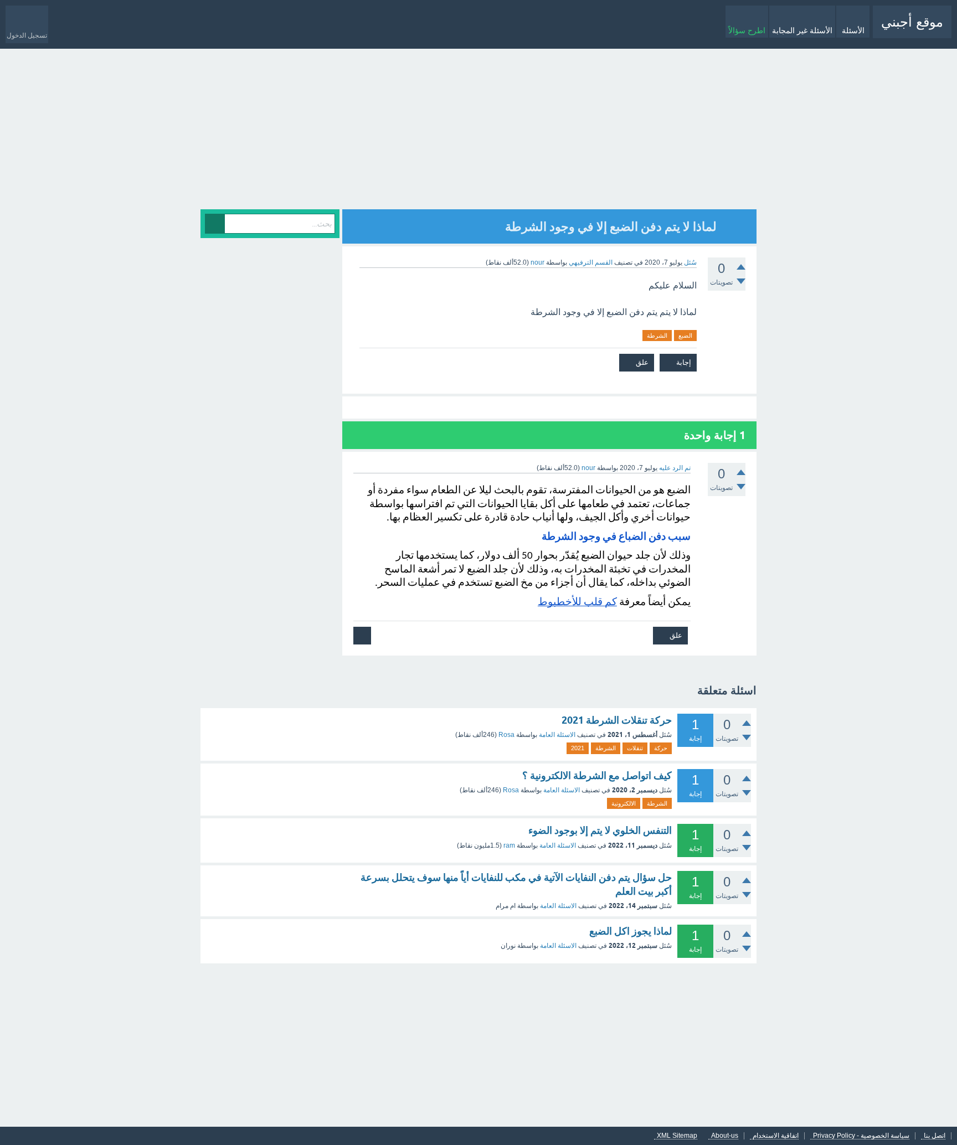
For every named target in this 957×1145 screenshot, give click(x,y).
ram (509, 845)
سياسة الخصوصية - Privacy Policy (861, 1135)
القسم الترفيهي (591, 262)
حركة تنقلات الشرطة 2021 (617, 720)
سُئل (690, 262)
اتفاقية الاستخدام (776, 1135)
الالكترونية (623, 803)
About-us (724, 1135)
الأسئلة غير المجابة (802, 30)
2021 (577, 748)
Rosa (506, 735)
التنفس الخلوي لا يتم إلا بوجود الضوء (600, 830)
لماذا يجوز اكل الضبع (630, 931)
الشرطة (657, 335)
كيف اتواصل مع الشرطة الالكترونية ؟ (597, 775)
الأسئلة (853, 30)
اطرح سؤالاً (746, 30)
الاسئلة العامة (557, 735)
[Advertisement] (478, 131)
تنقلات (635, 748)
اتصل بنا (934, 1135)
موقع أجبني (912, 21)
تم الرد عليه (675, 468)
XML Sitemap (677, 1135)
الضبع (685, 335)
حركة (660, 748)
